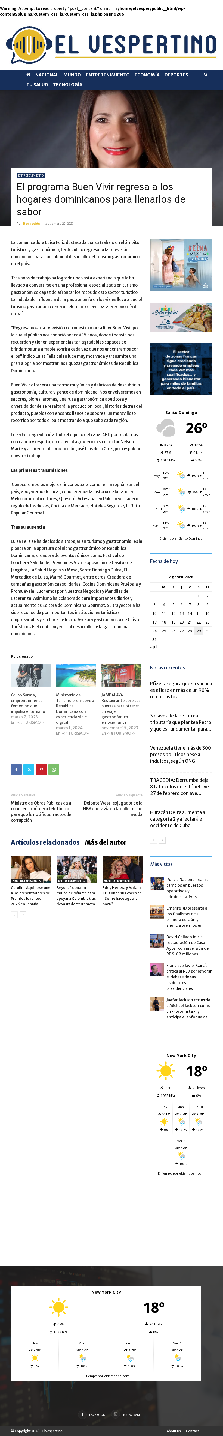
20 (181, 622)
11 (164, 613)
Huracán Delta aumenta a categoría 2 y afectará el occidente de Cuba (177, 819)
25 (164, 630)
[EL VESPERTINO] (111, 43)
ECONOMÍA (147, 75)
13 (181, 613)
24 (154, 630)
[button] (205, 75)
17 (154, 622)
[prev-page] (14, 914)
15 (198, 613)
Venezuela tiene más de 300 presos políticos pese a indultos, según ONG (180, 754)
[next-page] (23, 914)
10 (154, 613)
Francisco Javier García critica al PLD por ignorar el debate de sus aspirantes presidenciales (189, 977)
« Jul (153, 647)
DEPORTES (176, 75)
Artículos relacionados (45, 842)
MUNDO (72, 75)
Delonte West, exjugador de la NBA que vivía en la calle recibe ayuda (113, 808)
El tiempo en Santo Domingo (181, 538)
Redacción (31, 223)
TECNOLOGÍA (67, 84)
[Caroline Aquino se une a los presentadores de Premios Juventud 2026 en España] (31, 869)
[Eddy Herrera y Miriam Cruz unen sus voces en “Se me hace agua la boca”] (123, 869)
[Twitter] (28, 769)
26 (173, 630)
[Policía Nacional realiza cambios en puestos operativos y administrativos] (157, 883)
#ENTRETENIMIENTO (27, 881)
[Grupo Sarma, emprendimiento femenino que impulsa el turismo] (31, 675)
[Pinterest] (41, 769)
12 (173, 613)
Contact (192, 1431)
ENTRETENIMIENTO (108, 75)
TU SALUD (37, 84)
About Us (174, 1431)
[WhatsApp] (53, 769)
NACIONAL (46, 75)
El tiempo (165, 1173)
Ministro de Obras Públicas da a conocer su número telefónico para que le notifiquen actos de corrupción (41, 811)
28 (190, 630)
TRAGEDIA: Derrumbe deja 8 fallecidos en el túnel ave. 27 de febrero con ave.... (180, 786)
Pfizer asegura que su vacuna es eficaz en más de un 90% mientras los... (181, 690)
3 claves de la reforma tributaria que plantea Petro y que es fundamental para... (180, 722)
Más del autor (106, 842)
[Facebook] (16, 769)
